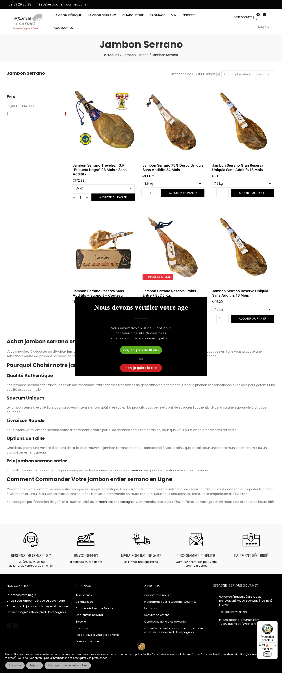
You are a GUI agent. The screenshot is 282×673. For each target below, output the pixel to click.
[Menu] (275, 624)
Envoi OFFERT (86, 555)
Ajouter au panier (113, 197)
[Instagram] (15, 625)
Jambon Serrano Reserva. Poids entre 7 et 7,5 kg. (169, 293)
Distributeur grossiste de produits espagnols (36, 612)
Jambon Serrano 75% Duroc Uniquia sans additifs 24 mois (173, 167)
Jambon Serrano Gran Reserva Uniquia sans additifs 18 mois (237, 167)
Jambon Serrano (26, 73)
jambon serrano (131, 470)
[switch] (267, 654)
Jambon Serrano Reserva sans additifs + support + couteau (98, 293)
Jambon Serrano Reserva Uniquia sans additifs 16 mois (240, 293)
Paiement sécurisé (251, 555)
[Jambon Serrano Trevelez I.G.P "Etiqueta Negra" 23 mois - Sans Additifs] (104, 121)
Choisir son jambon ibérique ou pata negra (36, 600)
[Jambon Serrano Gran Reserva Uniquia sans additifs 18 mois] (243, 121)
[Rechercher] (269, 17)
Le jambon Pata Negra (21, 595)
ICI (109, 658)
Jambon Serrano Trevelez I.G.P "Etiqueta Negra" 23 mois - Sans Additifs (100, 169)
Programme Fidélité (196, 555)
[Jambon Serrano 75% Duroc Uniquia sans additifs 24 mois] (174, 121)
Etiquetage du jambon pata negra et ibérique (37, 606)
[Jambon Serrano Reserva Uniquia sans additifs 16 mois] (243, 247)
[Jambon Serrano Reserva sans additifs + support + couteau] (104, 247)
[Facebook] (9, 625)
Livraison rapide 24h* (141, 555)
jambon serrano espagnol (114, 502)
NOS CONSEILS (18, 586)
